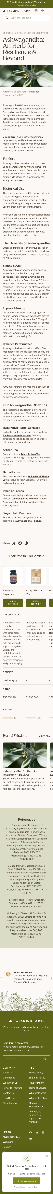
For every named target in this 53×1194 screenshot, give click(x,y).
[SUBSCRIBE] (44, 1058)
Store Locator (10, 1103)
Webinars (8, 1142)
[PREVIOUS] (1, 977)
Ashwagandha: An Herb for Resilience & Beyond (20, 773)
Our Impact (9, 1077)
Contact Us (8, 1093)
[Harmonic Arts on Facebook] (30, 1133)
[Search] (6, 18)
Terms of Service (37, 1088)
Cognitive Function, (13, 33)
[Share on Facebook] (20, 543)
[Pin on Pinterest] (26, 543)
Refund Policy (36, 1072)
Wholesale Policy (38, 1098)
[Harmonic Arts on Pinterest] (30, 1139)
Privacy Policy (36, 1082)
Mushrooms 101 (11, 1136)
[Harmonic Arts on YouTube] (37, 1133)
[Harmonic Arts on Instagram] (43, 1133)
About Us (8, 1072)
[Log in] (36, 11)
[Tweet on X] (14, 543)
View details (13, 602)
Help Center (9, 1098)
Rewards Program (12, 1088)
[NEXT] (51, 977)
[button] (42, 11)
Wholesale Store (37, 1093)
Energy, (28, 33)
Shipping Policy (37, 1077)
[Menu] (47, 11)
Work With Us (10, 1082)
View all (44, 735)
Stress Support (40, 33)
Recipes (7, 1147)
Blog (5, 1152)
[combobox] (26, 18)
